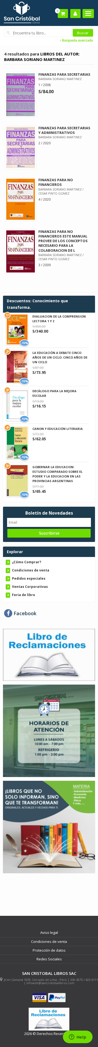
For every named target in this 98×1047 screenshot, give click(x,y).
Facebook (24, 613)
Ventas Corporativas (30, 586)
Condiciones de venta (30, 570)
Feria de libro (23, 595)
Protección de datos (49, 950)
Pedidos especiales (28, 578)
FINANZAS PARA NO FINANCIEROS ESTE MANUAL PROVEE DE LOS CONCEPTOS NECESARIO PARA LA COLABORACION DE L (63, 241)
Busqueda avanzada (77, 40)
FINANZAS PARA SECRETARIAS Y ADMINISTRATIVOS (64, 130)
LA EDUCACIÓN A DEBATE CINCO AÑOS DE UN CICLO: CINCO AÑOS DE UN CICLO (59, 357)
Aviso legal (49, 932)
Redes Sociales (49, 959)
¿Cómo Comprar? (26, 562)
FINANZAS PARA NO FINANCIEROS (55, 182)
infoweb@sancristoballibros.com (50, 983)
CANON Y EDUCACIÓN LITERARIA (57, 429)
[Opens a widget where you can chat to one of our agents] (78, 1037)
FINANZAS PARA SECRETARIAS (64, 74)
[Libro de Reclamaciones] (49, 654)
